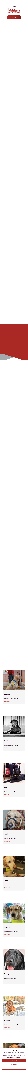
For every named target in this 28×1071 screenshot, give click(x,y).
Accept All (14, 1060)
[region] (14, 1059)
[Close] (20, 1049)
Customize (14, 1064)
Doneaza (14, 17)
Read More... (7, 701)
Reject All (14, 1068)
